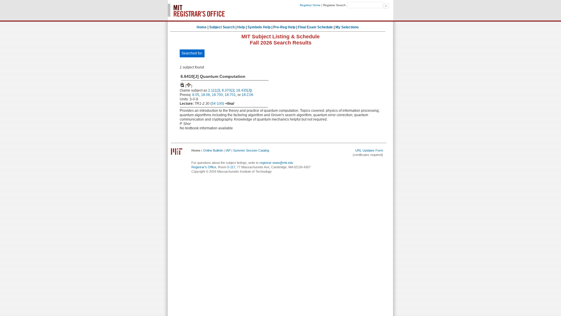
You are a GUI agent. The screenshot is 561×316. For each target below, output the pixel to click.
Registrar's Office (203, 167)
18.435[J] (243, 90)
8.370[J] (228, 90)
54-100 (217, 104)
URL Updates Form (369, 150)
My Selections (347, 27)
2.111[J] (214, 90)
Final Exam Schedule (315, 27)
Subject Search (222, 27)
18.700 (217, 95)
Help (241, 27)
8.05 (195, 95)
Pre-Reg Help (284, 27)
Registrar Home (310, 5)
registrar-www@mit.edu (276, 162)
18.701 (230, 95)
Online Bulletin (213, 150)
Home (202, 27)
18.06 (205, 95)
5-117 (231, 167)
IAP (228, 150)
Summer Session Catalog (251, 150)
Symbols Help (259, 27)
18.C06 (247, 95)
